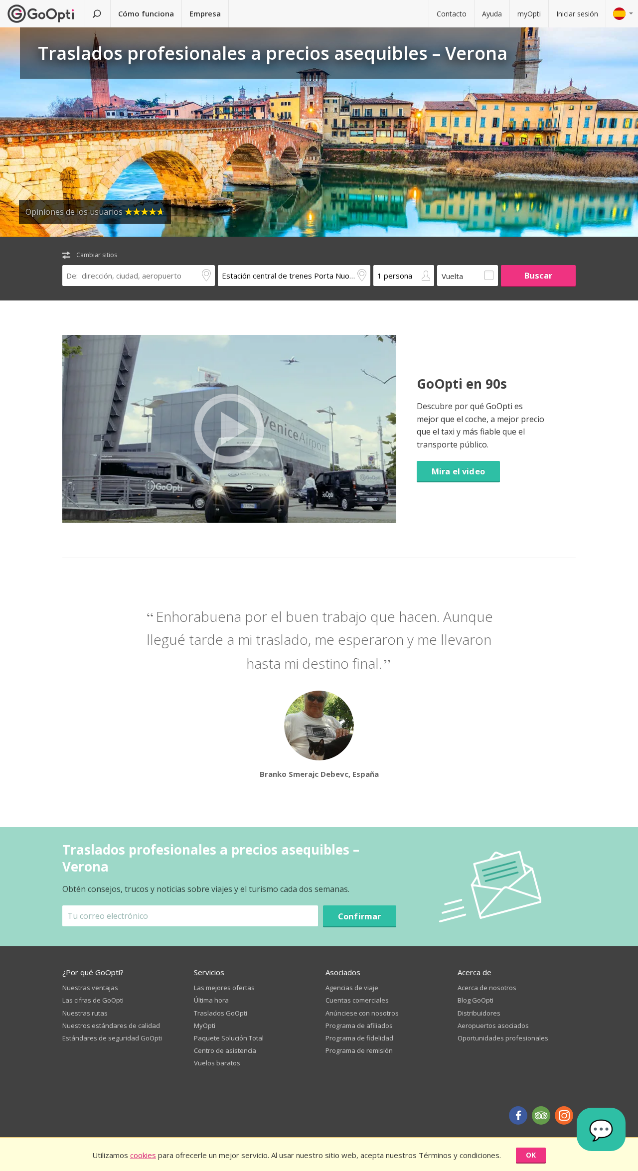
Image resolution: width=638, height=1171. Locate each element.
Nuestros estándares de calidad (111, 1025)
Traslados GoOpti (220, 1013)
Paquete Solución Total (229, 1037)
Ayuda (492, 13)
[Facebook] (518, 1115)
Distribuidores (479, 1013)
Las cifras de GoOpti (93, 1000)
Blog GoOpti (475, 1000)
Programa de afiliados (359, 1025)
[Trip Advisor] (541, 1115)
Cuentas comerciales (357, 1000)
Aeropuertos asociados (493, 1025)
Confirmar (359, 916)
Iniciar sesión (577, 13)
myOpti (529, 13)
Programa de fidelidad (359, 1037)
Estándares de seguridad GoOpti (112, 1037)
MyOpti (204, 1025)
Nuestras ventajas (90, 987)
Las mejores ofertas (224, 987)
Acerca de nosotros (487, 987)
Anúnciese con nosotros (362, 1013)
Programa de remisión (359, 1050)
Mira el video (458, 471)
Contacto (452, 13)
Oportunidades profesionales (503, 1037)
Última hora (211, 1000)
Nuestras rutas (85, 1013)
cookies (143, 1155)
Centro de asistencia (225, 1050)
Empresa (205, 13)
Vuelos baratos (217, 1062)
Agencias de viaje (351, 987)
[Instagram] (564, 1115)
